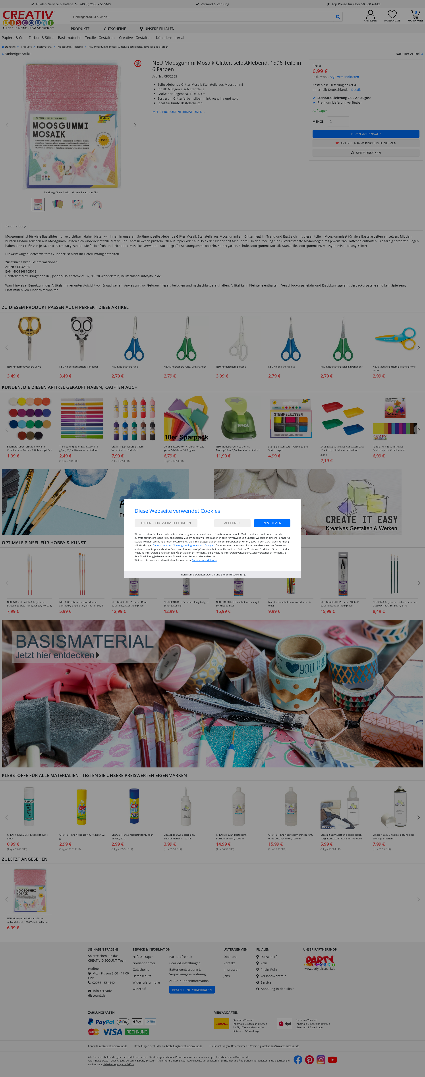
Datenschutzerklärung (207, 574)
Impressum (186, 574)
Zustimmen (272, 523)
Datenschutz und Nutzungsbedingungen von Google (183, 545)
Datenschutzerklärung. (204, 560)
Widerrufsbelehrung (234, 574)
